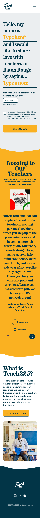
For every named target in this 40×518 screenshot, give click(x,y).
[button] (10, 100)
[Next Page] (32, 336)
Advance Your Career (16, 413)
